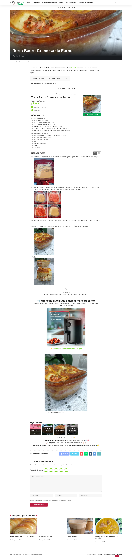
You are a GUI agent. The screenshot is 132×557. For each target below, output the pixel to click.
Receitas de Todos (19, 56)
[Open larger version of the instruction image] (44, 171)
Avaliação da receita (36, 470)
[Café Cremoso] (80, 526)
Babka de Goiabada (45, 537)
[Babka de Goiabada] (52, 526)
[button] (32, 103)
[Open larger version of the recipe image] (92, 104)
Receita (74, 68)
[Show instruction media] (95, 153)
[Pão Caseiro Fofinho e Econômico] (23, 526)
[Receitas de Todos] (17, 2)
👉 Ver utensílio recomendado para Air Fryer (66, 349)
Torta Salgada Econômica (48, 84)
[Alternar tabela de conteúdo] (66, 78)
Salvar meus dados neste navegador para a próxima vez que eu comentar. (51, 500)
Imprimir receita (93, 115)
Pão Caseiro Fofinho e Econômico (22, 537)
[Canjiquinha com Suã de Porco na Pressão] (108, 526)
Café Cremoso (72, 537)
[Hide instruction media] (99, 153)
